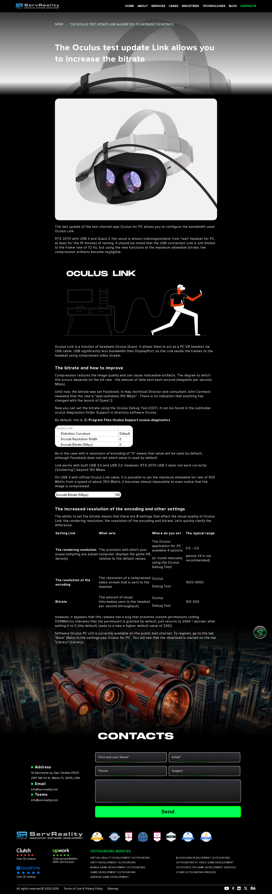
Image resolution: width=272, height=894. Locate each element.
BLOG (233, 6)
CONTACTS (248, 6)
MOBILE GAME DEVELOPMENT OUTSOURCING (117, 867)
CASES (173, 6)
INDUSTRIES (190, 6)
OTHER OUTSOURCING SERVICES (196, 872)
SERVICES (158, 6)
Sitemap (113, 889)
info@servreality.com (44, 789)
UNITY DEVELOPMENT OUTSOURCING (113, 862)
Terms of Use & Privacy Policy (83, 889)
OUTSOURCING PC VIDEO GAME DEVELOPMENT (205, 862)
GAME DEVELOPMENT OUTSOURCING (113, 872)
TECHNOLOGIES (214, 6)
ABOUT (142, 6)
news (59, 24)
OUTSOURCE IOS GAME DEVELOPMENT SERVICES (206, 867)
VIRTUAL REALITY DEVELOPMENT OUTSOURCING (120, 857)
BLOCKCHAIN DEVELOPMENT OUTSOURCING (203, 857)
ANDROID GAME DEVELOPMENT (109, 877)
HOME (129, 6)
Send (168, 811)
